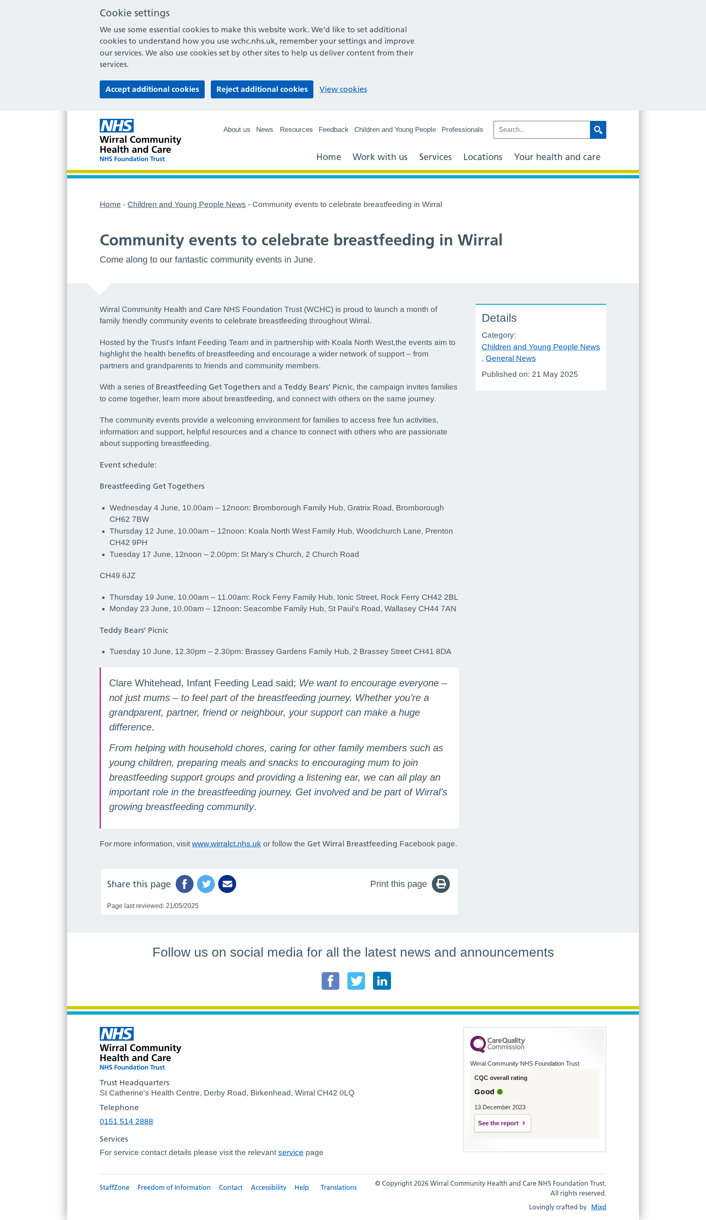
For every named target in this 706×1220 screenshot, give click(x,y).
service (291, 1152)
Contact (231, 1187)
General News (511, 358)
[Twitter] (356, 981)
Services (435, 157)
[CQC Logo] (497, 1051)
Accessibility (268, 1187)
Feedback (334, 130)
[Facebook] (331, 981)
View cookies (343, 89)
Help (302, 1187)
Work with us (380, 157)
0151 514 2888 (126, 1121)
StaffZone (115, 1187)
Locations (483, 157)
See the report (498, 1123)
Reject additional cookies (262, 89)
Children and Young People (395, 130)
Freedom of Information (174, 1187)
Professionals (462, 130)
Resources (296, 130)
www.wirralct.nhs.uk (226, 843)
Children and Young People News (541, 347)
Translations (339, 1187)
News (264, 130)
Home (328, 157)
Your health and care (557, 157)
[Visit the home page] (140, 140)
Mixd (598, 1207)
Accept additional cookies (152, 89)
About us (236, 130)
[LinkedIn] (382, 981)
